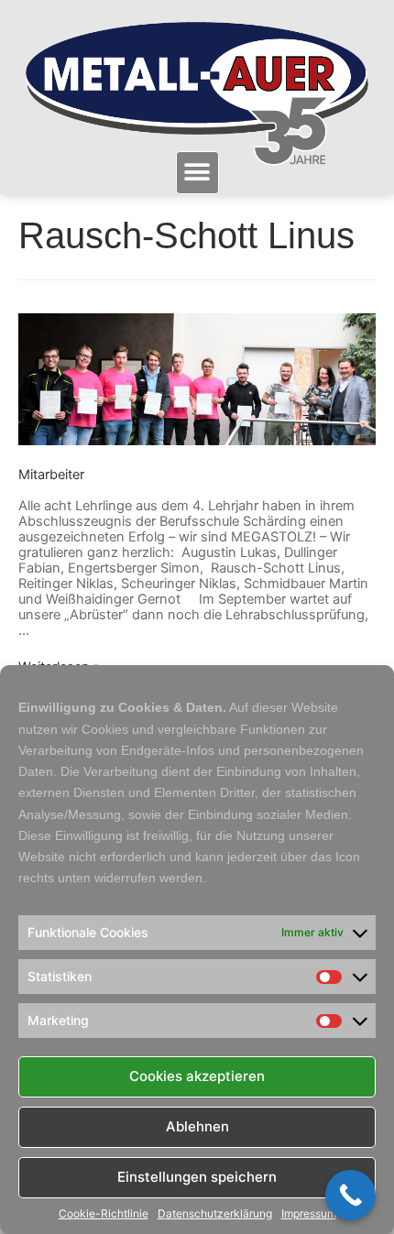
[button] (197, 172)
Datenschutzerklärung (215, 1213)
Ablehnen (197, 1126)
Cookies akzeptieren (197, 1076)
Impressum (308, 1213)
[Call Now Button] (350, 1195)
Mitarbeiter (51, 474)
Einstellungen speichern (197, 1176)
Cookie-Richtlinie (103, 1213)
